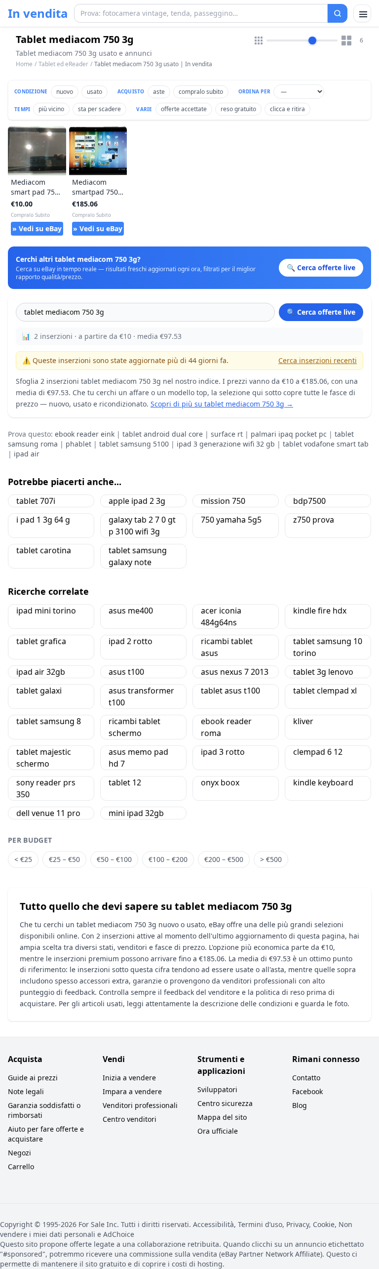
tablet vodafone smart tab (326, 444)
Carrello (21, 1166)
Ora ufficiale (217, 1131)
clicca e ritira (287, 109)
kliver (303, 721)
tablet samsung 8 (48, 721)
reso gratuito (238, 109)
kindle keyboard (323, 782)
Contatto (306, 1077)
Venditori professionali (140, 1105)
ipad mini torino (46, 610)
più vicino (51, 109)
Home (24, 64)
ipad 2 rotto (130, 641)
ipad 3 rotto (223, 751)
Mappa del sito (222, 1117)
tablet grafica (41, 641)
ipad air (26, 453)
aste (159, 91)
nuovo (64, 91)
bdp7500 (309, 500)
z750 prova (313, 519)
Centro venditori (129, 1119)
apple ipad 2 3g (137, 500)
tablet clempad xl (325, 690)
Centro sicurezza (225, 1103)
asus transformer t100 (141, 696)
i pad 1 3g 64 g (43, 519)
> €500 (271, 859)
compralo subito (201, 91)
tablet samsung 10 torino (327, 647)
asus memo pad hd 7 (138, 757)
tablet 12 (125, 782)
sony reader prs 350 (46, 788)
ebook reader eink (84, 434)
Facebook (307, 1091)
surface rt (227, 434)
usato (94, 91)
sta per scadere (99, 109)
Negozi (19, 1152)
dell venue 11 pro (48, 813)
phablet (78, 444)
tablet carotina (43, 550)
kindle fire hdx (319, 610)
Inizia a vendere (129, 1077)
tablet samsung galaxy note (138, 556)
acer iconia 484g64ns (221, 616)
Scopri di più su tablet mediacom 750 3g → (222, 404)
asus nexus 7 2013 (234, 671)
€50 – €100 (114, 859)
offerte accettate (184, 109)
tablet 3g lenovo (323, 671)
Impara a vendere (132, 1091)
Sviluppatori (217, 1089)
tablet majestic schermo (43, 757)
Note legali (26, 1091)
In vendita (38, 13)
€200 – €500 (223, 859)
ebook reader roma (226, 727)
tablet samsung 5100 (134, 444)
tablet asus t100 (230, 690)
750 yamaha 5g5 (231, 519)
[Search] (337, 13)
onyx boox (220, 782)
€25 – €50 (64, 859)
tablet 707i (35, 500)
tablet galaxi (39, 690)
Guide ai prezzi (33, 1077)
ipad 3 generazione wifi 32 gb (226, 444)
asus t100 (126, 671)
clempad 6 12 (317, 751)
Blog (299, 1105)
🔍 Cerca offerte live (321, 312)
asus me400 (131, 610)
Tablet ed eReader (63, 64)
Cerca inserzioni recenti (317, 360)
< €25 (23, 859)
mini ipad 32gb (136, 813)
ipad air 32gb (40, 671)
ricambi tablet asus (227, 647)
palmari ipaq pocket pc (289, 434)
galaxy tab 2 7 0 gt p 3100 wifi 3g (142, 525)
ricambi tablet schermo (134, 727)
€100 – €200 (168, 859)
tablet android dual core (162, 434)
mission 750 (223, 500)
